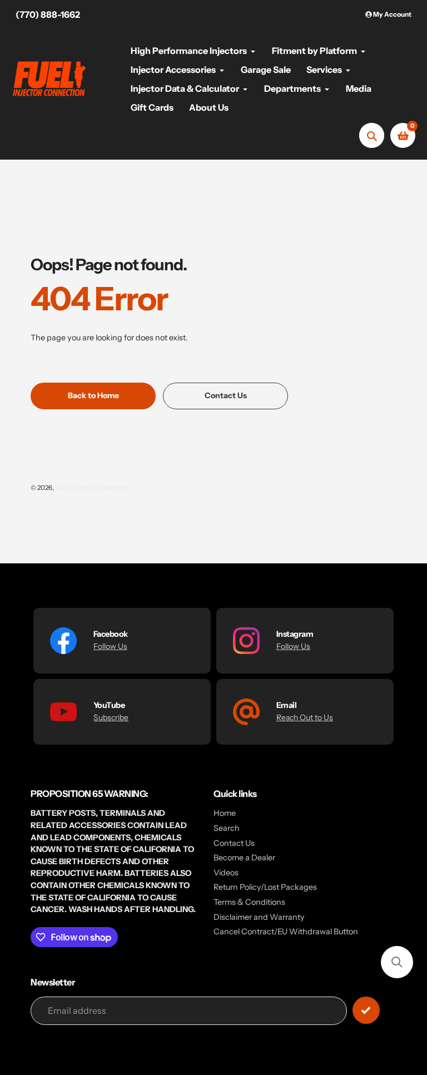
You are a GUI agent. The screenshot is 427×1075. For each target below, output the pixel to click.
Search (227, 828)
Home (225, 813)
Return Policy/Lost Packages (265, 887)
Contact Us (234, 843)
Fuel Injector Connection (91, 488)
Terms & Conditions (249, 902)
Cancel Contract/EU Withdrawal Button (286, 932)
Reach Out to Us (304, 717)
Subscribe (110, 717)
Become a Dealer (244, 858)
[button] (397, 962)
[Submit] (366, 1010)
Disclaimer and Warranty (259, 917)
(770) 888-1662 (48, 14)
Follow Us (110, 646)
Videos (226, 873)
